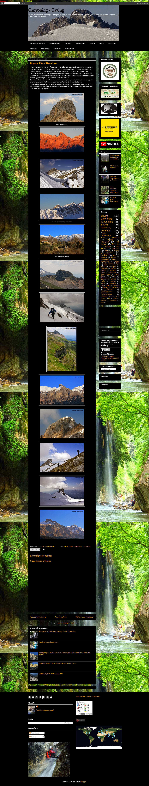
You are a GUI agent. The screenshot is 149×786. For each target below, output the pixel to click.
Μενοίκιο (113, 270)
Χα (111, 296)
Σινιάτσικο (104, 296)
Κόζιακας (114, 268)
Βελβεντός (113, 283)
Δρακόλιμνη (105, 259)
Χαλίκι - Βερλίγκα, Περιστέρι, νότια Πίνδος (114, 189)
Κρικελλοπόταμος (106, 291)
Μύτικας (107, 250)
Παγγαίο (115, 244)
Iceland (114, 265)
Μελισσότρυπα (105, 293)
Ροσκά (103, 283)
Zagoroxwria (105, 278)
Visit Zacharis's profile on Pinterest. (88, 696)
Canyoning (106, 218)
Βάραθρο (115, 237)
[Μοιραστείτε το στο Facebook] (37, 549)
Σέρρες (116, 250)
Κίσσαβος (112, 267)
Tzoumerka (86, 546)
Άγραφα (108, 246)
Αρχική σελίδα (61, 617)
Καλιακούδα (113, 300)
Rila (109, 298)
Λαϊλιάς (103, 270)
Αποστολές (112, 43)
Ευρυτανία (115, 248)
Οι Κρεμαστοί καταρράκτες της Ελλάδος (114, 157)
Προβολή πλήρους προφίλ (45, 710)
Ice (114, 256)
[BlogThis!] (33, 549)
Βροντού (113, 280)
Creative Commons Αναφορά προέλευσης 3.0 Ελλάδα (110, 358)
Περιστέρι (104, 256)
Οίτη (117, 263)
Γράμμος (106, 287)
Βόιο (102, 285)
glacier (114, 278)
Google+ (3, 1)
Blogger (83, 782)
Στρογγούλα (105, 261)
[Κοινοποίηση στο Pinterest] (39, 549)
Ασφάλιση (110, 252)
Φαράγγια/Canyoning (37, 43)
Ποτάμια (92, 43)
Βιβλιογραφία (69, 48)
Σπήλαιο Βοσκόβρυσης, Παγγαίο (114, 178)
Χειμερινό (105, 242)
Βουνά (66, 546)
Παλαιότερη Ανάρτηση (85, 617)
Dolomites (57, 48)
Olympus (33, 48)
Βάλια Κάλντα (108, 263)
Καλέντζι (110, 289)
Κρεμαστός (104, 268)
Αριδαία (116, 261)
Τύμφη (110, 240)
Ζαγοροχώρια (105, 254)
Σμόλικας (104, 257)
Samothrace (45, 48)
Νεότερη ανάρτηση (38, 617)
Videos (101, 43)
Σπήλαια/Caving (54, 43)
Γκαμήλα (116, 285)
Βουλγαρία (103, 300)
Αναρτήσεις (35, 733)
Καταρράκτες (80, 43)
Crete (105, 265)
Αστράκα (104, 280)
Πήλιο (102, 272)
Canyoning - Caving (46, 10)
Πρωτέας (106, 227)
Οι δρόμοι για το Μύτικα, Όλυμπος (51, 674)
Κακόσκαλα (115, 287)
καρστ (102, 302)
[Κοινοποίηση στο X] (35, 549)
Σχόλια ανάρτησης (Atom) (66, 623)
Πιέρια (114, 259)
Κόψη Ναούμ (105, 274)
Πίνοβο (113, 276)
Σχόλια (33, 737)
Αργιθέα (115, 298)
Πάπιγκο (113, 281)
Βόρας (109, 285)
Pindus (103, 233)
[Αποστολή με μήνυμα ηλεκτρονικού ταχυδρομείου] (31, 549)
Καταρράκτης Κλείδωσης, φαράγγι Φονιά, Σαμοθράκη (57, 631)
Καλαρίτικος (112, 272)
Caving (104, 216)
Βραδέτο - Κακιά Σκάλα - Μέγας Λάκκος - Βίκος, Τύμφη (57, 663)
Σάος (103, 237)
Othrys (113, 257)
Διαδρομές (68, 43)
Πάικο (103, 281)
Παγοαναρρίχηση (106, 295)
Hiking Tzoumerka (75, 546)
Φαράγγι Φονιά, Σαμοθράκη (48, 642)
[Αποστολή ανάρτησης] (43, 549)
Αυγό (102, 267)
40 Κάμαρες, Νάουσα (114, 166)
